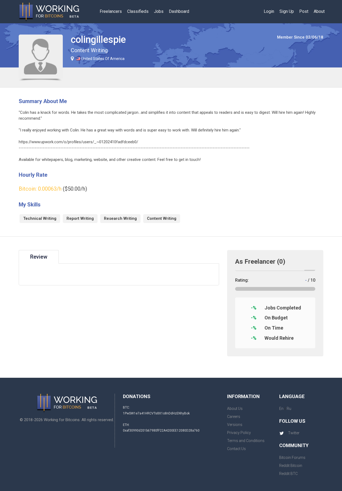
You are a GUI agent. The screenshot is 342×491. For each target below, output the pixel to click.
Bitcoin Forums (292, 457)
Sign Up (286, 11)
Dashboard (179, 11)
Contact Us (236, 449)
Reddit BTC (288, 473)
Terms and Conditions (246, 441)
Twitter (294, 433)
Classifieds (138, 11)
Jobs (159, 11)
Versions (234, 424)
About (319, 11)
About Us (235, 408)
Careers (233, 416)
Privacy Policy (239, 432)
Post (303, 11)
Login (269, 11)
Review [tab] (38, 257)
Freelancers (111, 11)
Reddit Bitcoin (290, 465)
